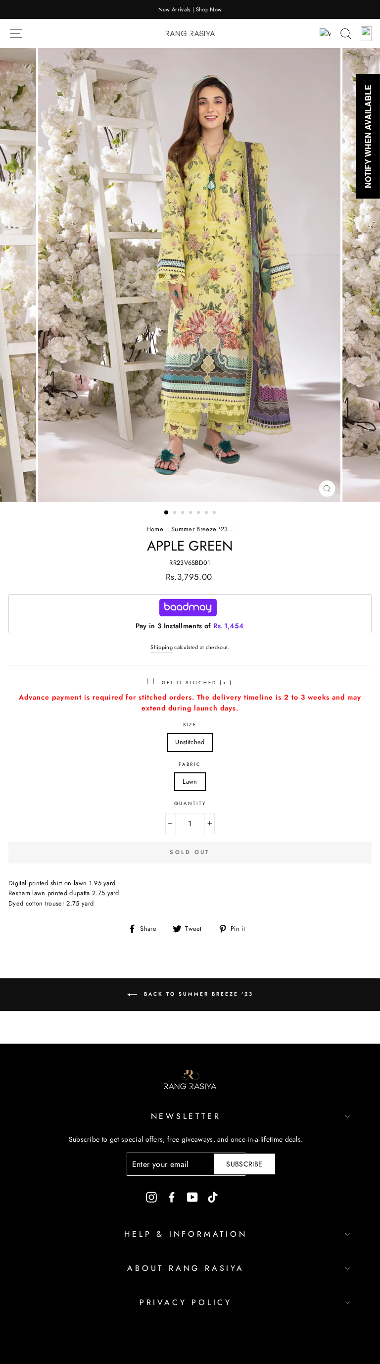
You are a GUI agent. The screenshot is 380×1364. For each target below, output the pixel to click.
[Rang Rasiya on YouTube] (192, 1197)
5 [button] (199, 513)
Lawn (190, 781)
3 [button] (183, 513)
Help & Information (185, 1234)
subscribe (244, 1164)
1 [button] (166, 512)
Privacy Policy (186, 1302)
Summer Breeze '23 (199, 529)
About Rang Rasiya (185, 1268)
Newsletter (186, 1116)
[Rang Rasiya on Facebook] (171, 1197)
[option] (190, 9)
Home (154, 529)
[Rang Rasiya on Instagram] (151, 1197)
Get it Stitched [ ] (196, 682)
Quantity (190, 803)
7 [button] (215, 513)
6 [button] (207, 513)
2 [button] (175, 513)
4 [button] (191, 513)
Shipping (161, 647)
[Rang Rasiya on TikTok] (212, 1197)
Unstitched (189, 742)
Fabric (190, 764)
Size (190, 724)
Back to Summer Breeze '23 (197, 994)
